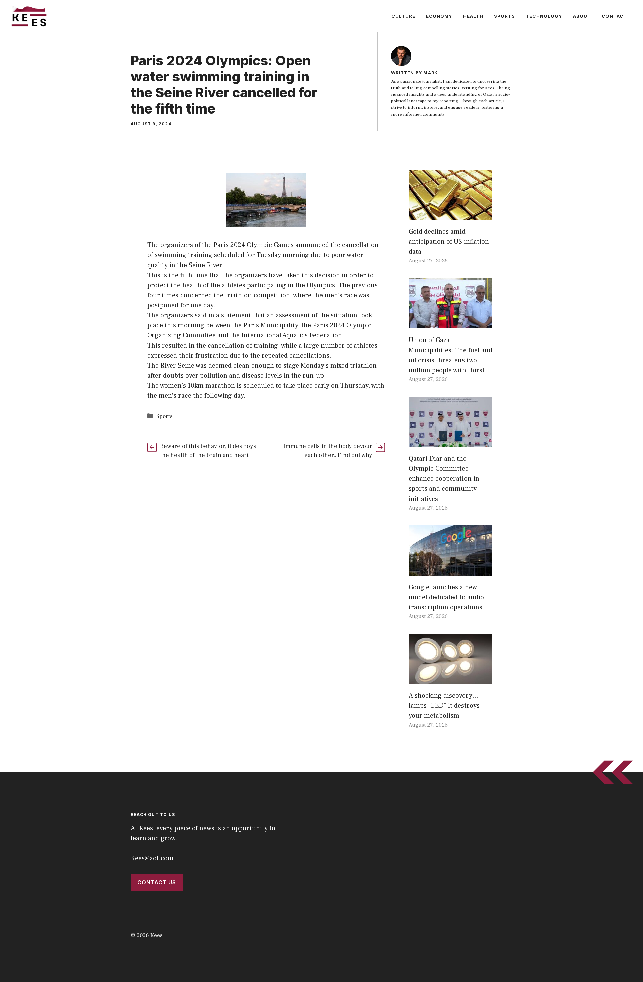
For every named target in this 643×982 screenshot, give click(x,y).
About (582, 16)
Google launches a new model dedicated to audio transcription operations (446, 597)
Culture (403, 16)
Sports (504, 16)
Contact (614, 16)
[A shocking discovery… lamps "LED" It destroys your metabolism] (450, 679)
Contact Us (156, 882)
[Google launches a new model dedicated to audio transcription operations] (450, 570)
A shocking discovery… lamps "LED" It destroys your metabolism (444, 705)
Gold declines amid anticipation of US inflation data (449, 241)
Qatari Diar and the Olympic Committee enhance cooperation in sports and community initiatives (444, 478)
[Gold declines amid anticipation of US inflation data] (450, 215)
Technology (544, 16)
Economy (439, 16)
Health (473, 16)
